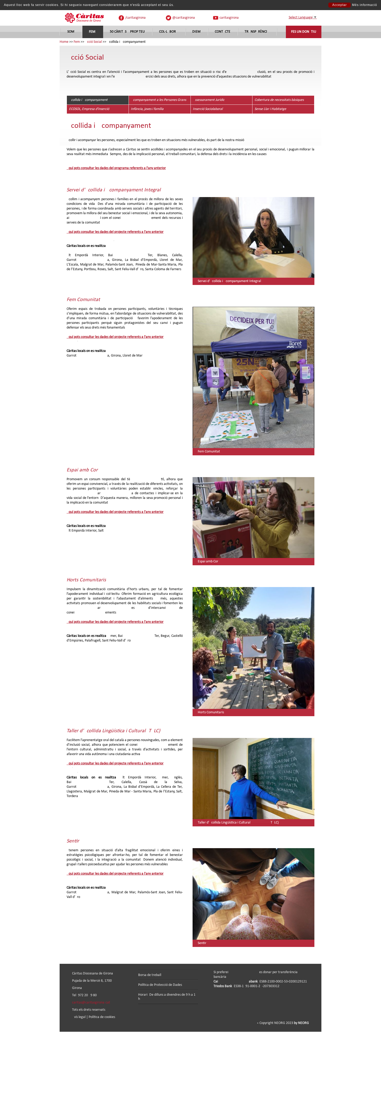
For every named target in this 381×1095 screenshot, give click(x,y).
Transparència (257, 32)
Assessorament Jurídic (208, 100)
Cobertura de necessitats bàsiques (279, 100)
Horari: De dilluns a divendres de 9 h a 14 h (167, 997)
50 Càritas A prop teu (127, 32)
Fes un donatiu (303, 32)
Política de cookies (102, 1017)
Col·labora (168, 32)
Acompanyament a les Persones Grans (158, 100)
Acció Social (93, 42)
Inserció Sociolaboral (208, 109)
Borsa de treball (149, 975)
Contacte (222, 32)
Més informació (364, 5)
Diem (196, 32)
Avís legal (79, 1017)
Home (64, 42)
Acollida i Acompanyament (88, 100)
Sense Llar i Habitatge (270, 109)
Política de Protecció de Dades (160, 985)
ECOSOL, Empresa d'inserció (89, 109)
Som (70, 32)
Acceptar (339, 5)
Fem (92, 32)
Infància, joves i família (147, 109)
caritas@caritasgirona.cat (91, 1003)
